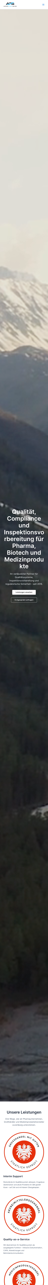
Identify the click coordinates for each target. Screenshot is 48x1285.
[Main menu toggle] (43, 4)
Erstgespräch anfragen (24, 600)
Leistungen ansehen (24, 592)
